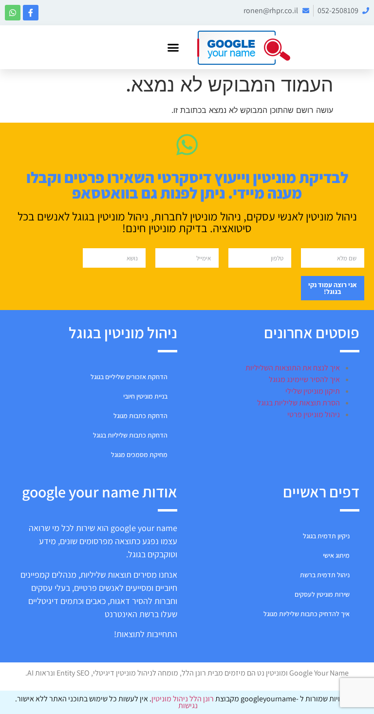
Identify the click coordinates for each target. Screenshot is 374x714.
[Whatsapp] (12, 12)
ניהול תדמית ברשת (325, 574)
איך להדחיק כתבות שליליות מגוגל (306, 613)
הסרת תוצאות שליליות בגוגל (298, 403)
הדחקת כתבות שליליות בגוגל (130, 435)
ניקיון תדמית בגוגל (326, 535)
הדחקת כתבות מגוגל (140, 415)
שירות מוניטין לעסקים (322, 594)
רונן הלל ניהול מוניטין (183, 699)
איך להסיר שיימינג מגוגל (304, 379)
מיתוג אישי (336, 555)
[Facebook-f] (30, 12)
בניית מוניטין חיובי (145, 396)
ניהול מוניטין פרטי (313, 414)
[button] (173, 47)
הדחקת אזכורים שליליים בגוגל (129, 376)
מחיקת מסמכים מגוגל (139, 454)
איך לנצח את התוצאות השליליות (292, 368)
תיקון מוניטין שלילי (312, 391)
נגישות (187, 705)
